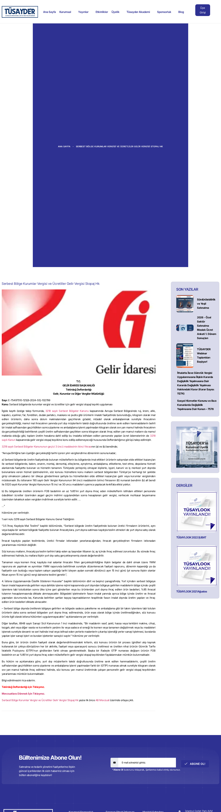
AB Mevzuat (102, 700)
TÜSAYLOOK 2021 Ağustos (191, 591)
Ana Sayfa (49, 12)
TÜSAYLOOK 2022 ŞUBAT (191, 537)
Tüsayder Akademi (138, 12)
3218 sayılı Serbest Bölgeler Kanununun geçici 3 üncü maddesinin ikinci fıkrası (47, 446)
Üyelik (115, 12)
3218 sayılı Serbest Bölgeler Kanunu (67, 411)
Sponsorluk (164, 12)
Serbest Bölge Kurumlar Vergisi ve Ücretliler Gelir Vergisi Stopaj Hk (40, 700)
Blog (181, 12)
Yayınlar (83, 12)
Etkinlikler (102, 12)
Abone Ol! (197, 764)
